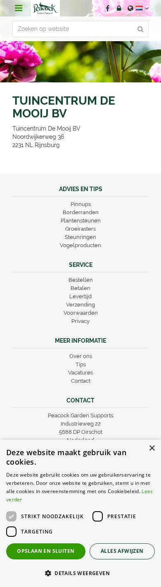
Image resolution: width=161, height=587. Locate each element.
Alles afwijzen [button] (122, 550)
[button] (80, 573)
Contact (80, 381)
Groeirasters (80, 229)
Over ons (80, 356)
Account (119, 8)
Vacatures (80, 373)
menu (18, 8)
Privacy (80, 321)
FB (107, 8)
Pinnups (81, 204)
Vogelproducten (80, 245)
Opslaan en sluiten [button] (45, 550)
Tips (81, 364)
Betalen (80, 288)
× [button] (152, 448)
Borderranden (81, 212)
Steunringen (80, 237)
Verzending (80, 305)
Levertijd (80, 296)
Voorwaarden (81, 313)
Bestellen (81, 280)
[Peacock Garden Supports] (45, 8)
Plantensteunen (81, 220)
